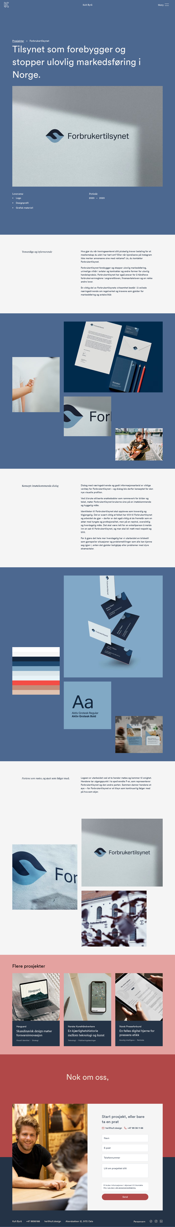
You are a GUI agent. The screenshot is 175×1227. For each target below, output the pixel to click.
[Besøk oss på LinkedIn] (161, 1221)
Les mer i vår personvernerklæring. (121, 1188)
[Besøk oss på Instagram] (156, 1221)
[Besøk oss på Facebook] (150, 1221)
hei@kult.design (52, 1221)
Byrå (87, 4)
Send (125, 1196)
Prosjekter (18, 40)
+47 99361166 (33, 1221)
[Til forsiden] (6, 4)
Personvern (139, 1221)
